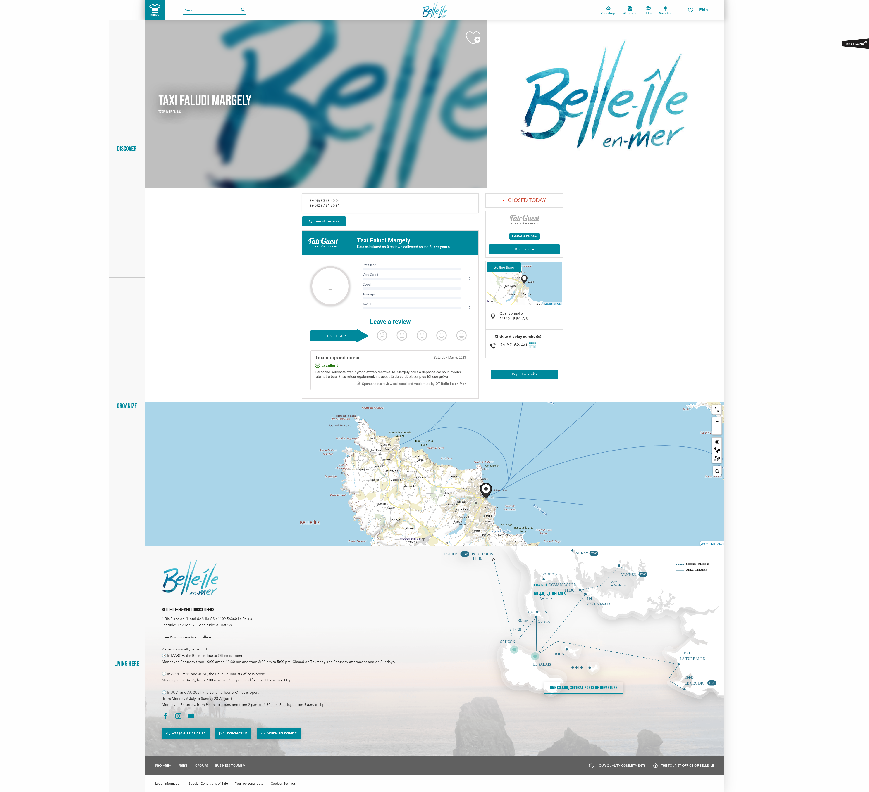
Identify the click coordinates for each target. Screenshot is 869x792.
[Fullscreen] (717, 409)
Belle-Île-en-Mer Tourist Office (188, 610)
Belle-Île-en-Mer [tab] (550, 593)
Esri (712, 543)
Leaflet (548, 303)
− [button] (717, 430)
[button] (703, 10)
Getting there (504, 267)
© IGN (557, 303)
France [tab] (541, 585)
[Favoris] (690, 10)
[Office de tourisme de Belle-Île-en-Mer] (190, 577)
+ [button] (717, 421)
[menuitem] (434, 10)
